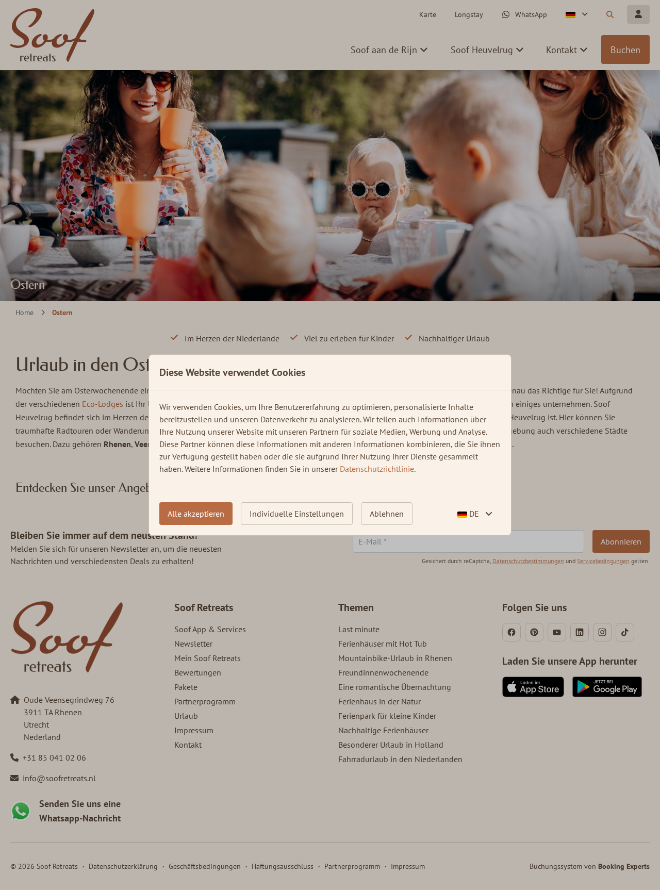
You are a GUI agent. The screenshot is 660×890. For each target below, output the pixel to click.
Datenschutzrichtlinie (377, 469)
